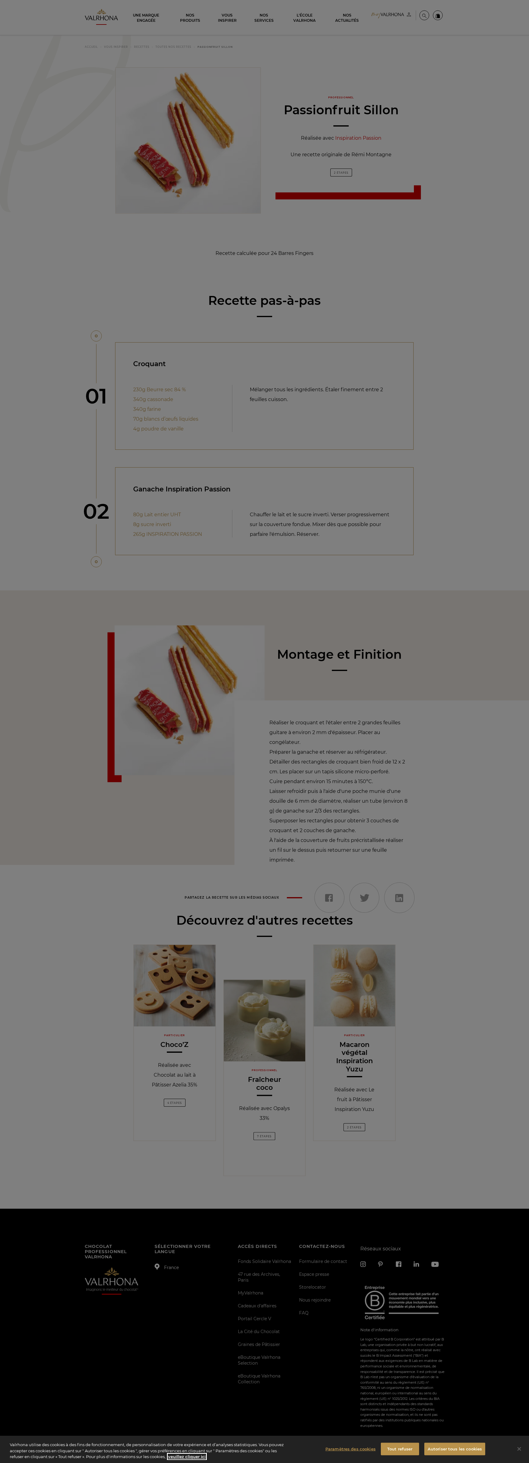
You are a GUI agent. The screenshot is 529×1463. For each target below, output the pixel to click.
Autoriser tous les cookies (455, 1448)
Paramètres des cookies (350, 1448)
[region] (264, 1449)
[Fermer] (519, 1449)
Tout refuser (400, 1448)
